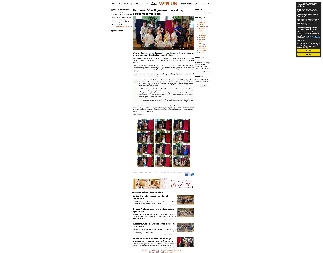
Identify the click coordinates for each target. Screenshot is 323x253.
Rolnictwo (202, 37)
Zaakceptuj (308, 50)
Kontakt (203, 85)
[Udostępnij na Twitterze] (189, 174)
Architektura (202, 21)
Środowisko (202, 45)
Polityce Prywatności (313, 38)
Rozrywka (202, 39)
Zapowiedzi (202, 50)
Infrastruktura (203, 26)
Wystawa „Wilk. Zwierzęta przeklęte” (122, 14)
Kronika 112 (137, 3)
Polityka (201, 32)
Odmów (308, 54)
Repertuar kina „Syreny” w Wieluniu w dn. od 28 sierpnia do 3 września (122, 17)
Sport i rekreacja (189, 3)
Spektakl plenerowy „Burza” (120, 21)
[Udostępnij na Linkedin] (192, 174)
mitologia (155, 172)
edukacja (150, 172)
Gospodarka (202, 23)
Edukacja (126, 3)
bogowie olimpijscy (141, 172)
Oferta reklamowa (203, 72)
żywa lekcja (186, 172)
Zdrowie (201, 52)
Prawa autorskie (154, 250)
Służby (201, 41)
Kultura (116, 3)
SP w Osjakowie (171, 172)
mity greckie (162, 172)
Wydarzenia (202, 49)
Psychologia (202, 36)
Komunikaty (202, 28)
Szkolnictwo (202, 47)
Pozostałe (202, 34)
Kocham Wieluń (169, 252)
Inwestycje (204, 3)
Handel (201, 24)
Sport (200, 43)
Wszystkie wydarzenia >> (124, 27)
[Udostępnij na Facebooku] (186, 174)
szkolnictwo (179, 172)
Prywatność (164, 250)
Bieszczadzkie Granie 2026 (120, 24)
